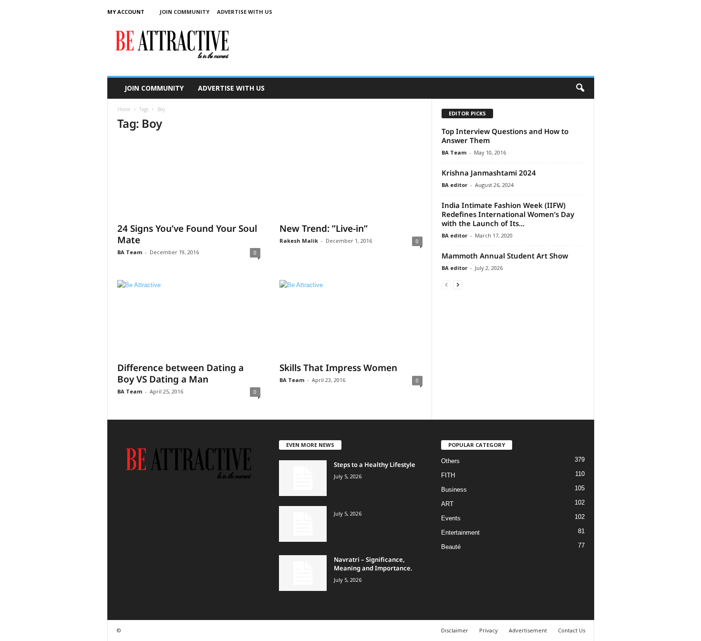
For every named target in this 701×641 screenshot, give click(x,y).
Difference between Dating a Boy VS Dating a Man (180, 373)
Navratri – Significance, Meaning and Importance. (373, 563)
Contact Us (571, 630)
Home (123, 109)
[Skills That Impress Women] (351, 318)
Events (451, 518)
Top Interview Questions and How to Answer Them (505, 135)
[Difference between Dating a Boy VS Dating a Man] (188, 318)
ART (447, 503)
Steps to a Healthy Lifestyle (374, 464)
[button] (579, 88)
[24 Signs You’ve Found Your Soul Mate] (188, 179)
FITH (448, 475)
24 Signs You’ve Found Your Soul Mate (187, 234)
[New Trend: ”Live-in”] (351, 179)
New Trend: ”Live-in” (323, 228)
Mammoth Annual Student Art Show (505, 255)
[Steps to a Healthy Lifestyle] (303, 478)
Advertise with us (244, 11)
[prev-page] (446, 284)
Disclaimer (454, 630)
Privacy (488, 630)
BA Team (129, 252)
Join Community (184, 11)
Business (454, 489)
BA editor (454, 184)
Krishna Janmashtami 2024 (489, 172)
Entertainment (460, 532)
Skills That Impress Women (338, 368)
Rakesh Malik (298, 240)
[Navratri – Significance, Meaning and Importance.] (303, 573)
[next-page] (458, 284)
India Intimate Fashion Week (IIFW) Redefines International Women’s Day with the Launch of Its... (508, 214)
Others (450, 461)
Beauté (451, 546)
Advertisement (528, 630)
